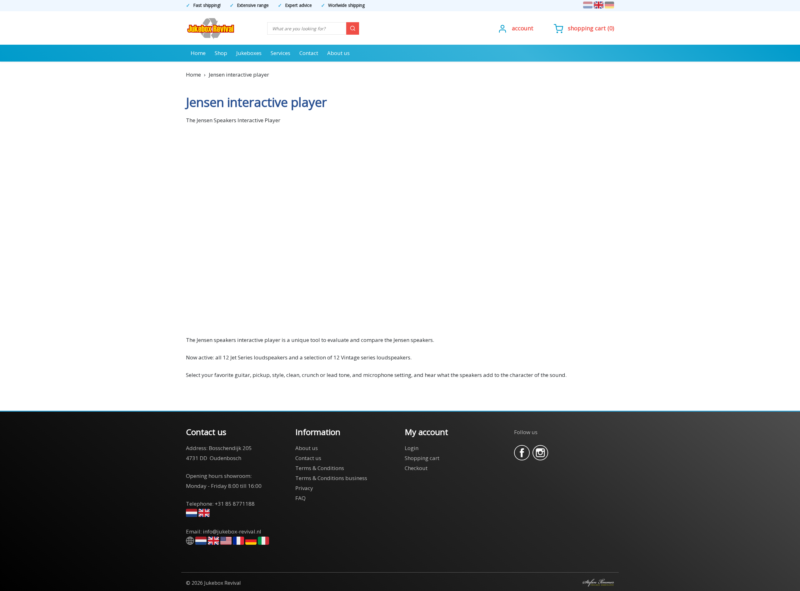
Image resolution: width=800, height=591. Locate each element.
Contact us (308, 458)
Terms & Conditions (319, 468)
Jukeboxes (249, 53)
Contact (308, 53)
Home (198, 53)
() (591, 28)
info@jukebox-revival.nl (232, 531)
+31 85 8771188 (235, 503)
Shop (221, 53)
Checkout (416, 468)
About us (338, 53)
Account (522, 28)
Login (411, 448)
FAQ (300, 498)
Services (280, 53)
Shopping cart (587, 28)
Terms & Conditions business (331, 478)
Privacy (304, 488)
